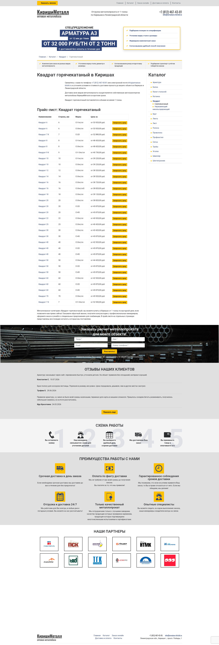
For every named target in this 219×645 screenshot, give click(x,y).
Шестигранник (159, 161)
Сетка (155, 142)
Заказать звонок (48, 3)
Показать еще (109, 412)
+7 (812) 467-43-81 (99, 83)
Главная (119, 3)
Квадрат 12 (43, 170)
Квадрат (156, 101)
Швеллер (156, 156)
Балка (155, 87)
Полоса (156, 128)
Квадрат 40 (43, 242)
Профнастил (158, 137)
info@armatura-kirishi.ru (172, 14)
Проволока (157, 133)
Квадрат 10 (43, 158)
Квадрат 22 (43, 218)
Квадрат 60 (43, 278)
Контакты (176, 3)
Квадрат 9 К (44, 152)
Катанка (156, 96)
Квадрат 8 (43, 140)
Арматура (157, 82)
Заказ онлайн (143, 3)
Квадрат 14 (43, 176)
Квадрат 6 (43, 122)
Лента (155, 119)
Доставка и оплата (160, 3)
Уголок (156, 151)
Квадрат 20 (43, 200)
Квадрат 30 (43, 230)
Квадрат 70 (43, 296)
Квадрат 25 (43, 224)
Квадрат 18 (43, 194)
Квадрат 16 (43, 182)
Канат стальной (159, 92)
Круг (155, 114)
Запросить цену (119, 123)
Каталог (130, 3)
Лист (155, 123)
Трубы (155, 147)
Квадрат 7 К (44, 134)
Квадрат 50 (43, 260)
